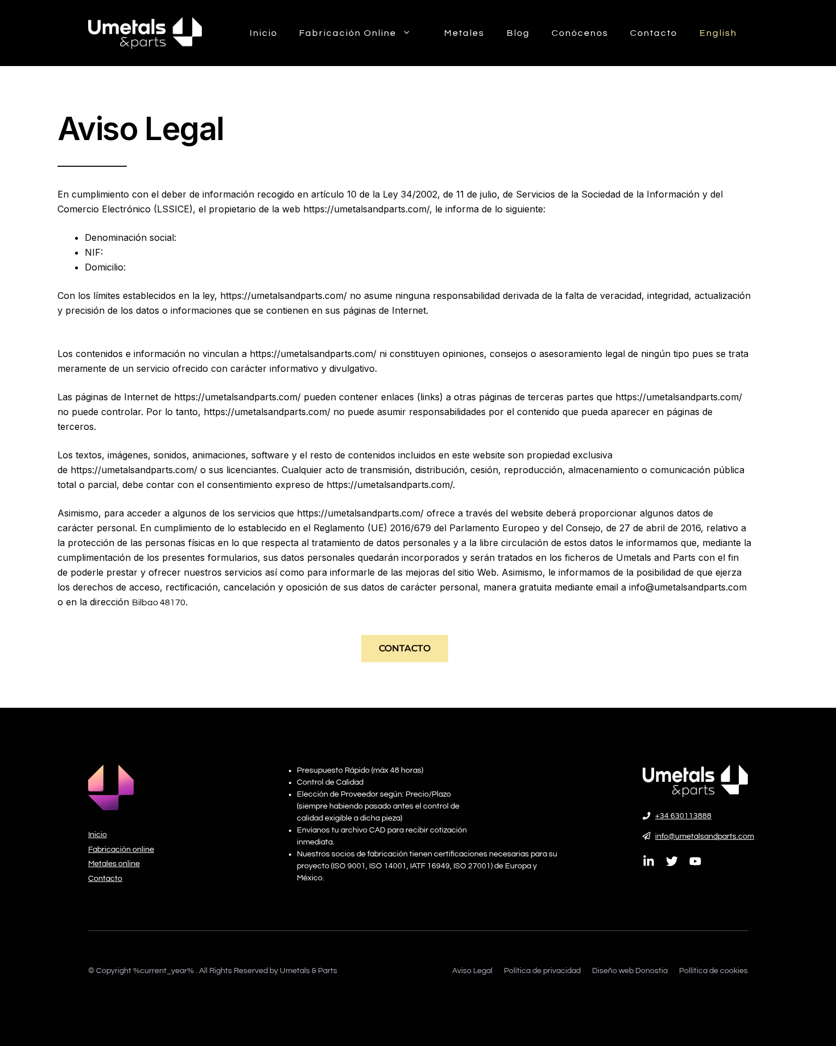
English (718, 33)
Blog (518, 33)
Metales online (114, 864)
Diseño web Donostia (630, 971)
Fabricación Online (347, 33)
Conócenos (580, 33)
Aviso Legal (472, 971)
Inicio (264, 33)
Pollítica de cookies (713, 971)
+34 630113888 (683, 816)
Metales (464, 33)
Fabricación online (121, 850)
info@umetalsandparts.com (704, 836)
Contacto (653, 33)
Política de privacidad (542, 971)
